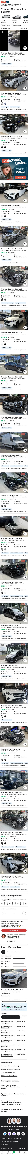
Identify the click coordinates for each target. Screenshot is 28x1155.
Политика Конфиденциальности (9, 1141)
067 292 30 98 (11, 941)
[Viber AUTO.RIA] (14, 1133)
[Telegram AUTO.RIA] (5, 1133)
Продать (14, 1153)
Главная (3, 1153)
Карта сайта (4, 1144)
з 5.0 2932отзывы (12, 952)
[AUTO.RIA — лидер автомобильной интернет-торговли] (5, 2)
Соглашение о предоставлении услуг (11, 1138)
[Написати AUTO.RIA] (18, 1133)
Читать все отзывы (14, 1000)
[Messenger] (9, 1133)
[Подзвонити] (23, 1133)
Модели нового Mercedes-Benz (11, 1017)
